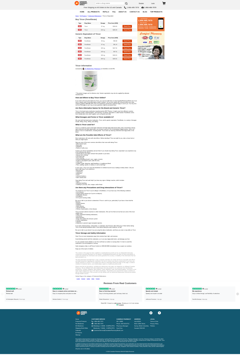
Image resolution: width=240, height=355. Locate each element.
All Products (83, 16)
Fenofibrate (87, 41)
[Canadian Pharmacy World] (81, 5)
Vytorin (98, 279)
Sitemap (77, 335)
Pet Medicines (79, 323)
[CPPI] (151, 59)
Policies (152, 326)
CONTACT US (135, 12)
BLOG (145, 12)
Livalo (78, 279)
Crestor (83, 279)
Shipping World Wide (81, 328)
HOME (82, 12)
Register (141, 3)
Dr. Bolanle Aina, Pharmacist (92, 68)
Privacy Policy (154, 323)
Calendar (78, 330)
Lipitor (88, 279)
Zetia (93, 279)
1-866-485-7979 (133, 7)
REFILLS (106, 12)
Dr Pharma (78, 332)
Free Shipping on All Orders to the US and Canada (103, 7)
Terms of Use (154, 321)
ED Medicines (79, 326)
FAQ (113, 12)
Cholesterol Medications (94, 16)
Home (77, 16)
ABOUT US (122, 12)
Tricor (86, 26)
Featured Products (81, 321)
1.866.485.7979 (145, 20)
